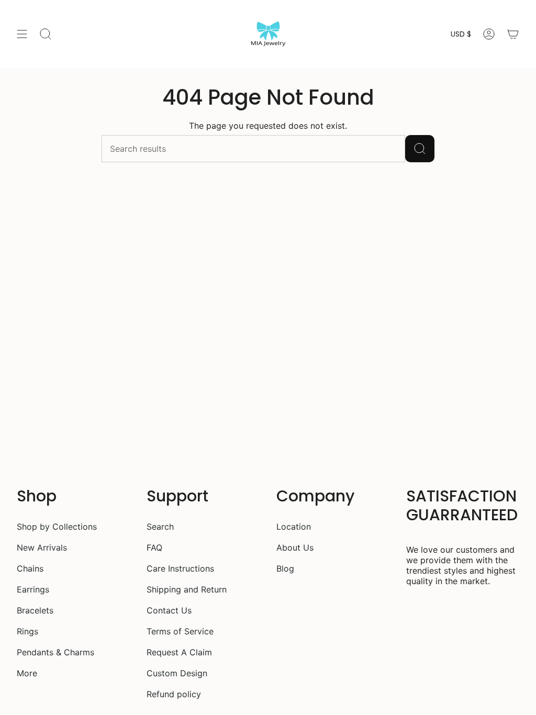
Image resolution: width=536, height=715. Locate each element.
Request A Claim (179, 652)
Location (293, 526)
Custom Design (177, 673)
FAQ (154, 547)
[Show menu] (22, 34)
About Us (295, 547)
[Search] (419, 148)
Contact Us (169, 610)
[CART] (513, 34)
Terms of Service (180, 631)
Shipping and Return (187, 589)
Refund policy (174, 694)
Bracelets (35, 610)
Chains (30, 568)
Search (160, 526)
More (27, 673)
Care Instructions (180, 568)
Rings (27, 631)
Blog (285, 568)
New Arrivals (42, 547)
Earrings (33, 589)
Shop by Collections (57, 526)
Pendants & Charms (55, 652)
